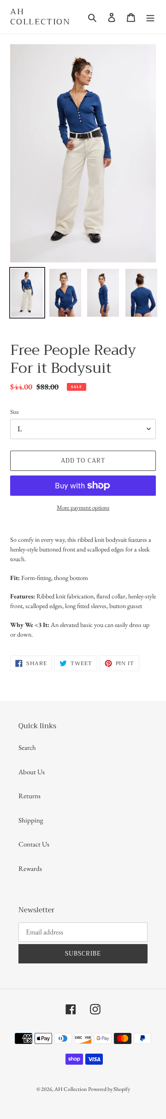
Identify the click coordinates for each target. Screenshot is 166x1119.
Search (27, 747)
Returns (29, 795)
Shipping (30, 820)
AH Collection (40, 17)
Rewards (30, 868)
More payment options (83, 507)
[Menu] (150, 17)
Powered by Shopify (109, 1089)
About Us (31, 771)
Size (14, 412)
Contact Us (33, 844)
